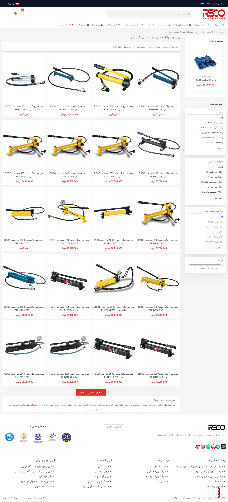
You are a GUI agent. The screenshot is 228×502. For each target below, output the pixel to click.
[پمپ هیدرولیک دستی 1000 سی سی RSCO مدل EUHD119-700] (114, 212)
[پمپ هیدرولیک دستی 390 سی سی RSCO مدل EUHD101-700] (69, 78)
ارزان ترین (129, 46)
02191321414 (209, 3)
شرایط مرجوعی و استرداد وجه (208, 471)
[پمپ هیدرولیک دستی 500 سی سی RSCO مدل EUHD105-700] (24, 145)
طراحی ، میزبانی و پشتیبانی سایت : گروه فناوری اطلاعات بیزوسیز (24, 498)
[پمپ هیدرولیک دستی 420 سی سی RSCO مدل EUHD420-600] (24, 78)
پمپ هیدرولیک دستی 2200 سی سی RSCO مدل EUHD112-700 (24, 375)
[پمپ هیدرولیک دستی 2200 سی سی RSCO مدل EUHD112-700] (24, 345)
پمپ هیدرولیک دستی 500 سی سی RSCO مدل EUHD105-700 (24, 175)
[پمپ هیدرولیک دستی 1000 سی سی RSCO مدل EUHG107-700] (69, 212)
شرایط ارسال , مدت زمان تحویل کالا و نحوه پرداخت (199, 466)
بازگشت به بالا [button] (115, 427)
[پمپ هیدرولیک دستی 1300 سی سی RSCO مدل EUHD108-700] (69, 279)
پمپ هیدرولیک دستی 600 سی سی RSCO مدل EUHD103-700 (113, 175)
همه (219, 118)
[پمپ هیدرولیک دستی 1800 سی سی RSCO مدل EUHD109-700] (24, 279)
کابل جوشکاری (45, 476)
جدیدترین (141, 46)
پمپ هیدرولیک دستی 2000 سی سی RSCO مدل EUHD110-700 (158, 375)
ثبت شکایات (217, 481)
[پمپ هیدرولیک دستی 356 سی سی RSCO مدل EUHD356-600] (114, 78)
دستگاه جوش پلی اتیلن (98, 481)
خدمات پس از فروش (157, 24)
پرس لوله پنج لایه (101, 476)
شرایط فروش (202, 24)
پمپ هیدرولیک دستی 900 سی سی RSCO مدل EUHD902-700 (158, 175)
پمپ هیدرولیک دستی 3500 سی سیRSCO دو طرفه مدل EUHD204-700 (113, 308)
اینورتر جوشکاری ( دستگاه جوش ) (36, 466)
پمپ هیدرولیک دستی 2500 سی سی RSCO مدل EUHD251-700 (24, 242)
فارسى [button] (12, 3)
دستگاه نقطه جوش (43, 486)
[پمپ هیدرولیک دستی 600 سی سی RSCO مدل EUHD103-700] (114, 145)
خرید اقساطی (159, 466)
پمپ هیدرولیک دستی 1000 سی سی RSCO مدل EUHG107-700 (69, 242)
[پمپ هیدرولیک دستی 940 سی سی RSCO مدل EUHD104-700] (69, 145)
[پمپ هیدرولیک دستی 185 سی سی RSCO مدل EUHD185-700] (158, 78)
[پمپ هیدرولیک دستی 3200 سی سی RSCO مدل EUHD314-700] (158, 279)
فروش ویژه (65, 24)
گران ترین (116, 46)
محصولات (216, 24)
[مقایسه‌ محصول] (15, 14)
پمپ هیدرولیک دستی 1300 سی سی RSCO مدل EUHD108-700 (69, 308)
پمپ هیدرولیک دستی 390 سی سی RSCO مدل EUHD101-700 (69, 108)
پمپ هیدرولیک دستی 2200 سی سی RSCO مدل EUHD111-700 (69, 375)
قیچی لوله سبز (102, 471)
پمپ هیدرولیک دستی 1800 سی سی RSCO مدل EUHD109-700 (24, 308)
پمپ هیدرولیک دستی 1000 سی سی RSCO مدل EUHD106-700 (158, 242)
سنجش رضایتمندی (214, 486)
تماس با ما (81, 24)
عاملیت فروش (181, 24)
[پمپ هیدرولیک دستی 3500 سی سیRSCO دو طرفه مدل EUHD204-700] (114, 279)
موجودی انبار (154, 46)
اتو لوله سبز (103, 466)
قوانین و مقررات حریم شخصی (209, 476)
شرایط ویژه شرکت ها (156, 476)
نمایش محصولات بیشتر (91, 392)
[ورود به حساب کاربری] (6, 14)
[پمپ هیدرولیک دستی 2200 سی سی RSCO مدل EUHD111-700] (69, 345)
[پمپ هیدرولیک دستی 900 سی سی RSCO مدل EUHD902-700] (158, 145)
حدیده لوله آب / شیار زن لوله (96, 486)
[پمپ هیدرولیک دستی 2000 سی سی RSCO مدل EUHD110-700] (158, 345)
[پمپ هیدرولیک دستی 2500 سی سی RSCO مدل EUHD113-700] (114, 345)
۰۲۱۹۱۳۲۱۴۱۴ (196, 435)
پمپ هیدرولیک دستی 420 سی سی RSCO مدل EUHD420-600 (24, 108)
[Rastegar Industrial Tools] (211, 14)
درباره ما (96, 24)
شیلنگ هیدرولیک (29, 405)
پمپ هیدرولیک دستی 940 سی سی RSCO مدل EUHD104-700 (69, 175)
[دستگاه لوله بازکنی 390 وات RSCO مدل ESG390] (205, 62)
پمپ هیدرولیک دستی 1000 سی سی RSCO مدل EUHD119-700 (113, 242)
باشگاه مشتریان (132, 24)
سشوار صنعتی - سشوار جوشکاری (36, 481)
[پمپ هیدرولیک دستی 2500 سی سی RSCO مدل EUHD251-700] (24, 212)
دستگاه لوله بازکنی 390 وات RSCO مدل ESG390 (205, 79)
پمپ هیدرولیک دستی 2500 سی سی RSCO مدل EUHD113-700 (113, 375)
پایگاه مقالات (112, 24)
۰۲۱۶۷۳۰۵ (209, 435)
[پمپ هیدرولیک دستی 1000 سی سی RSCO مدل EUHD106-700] (158, 212)
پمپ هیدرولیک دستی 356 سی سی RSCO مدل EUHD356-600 (113, 108)
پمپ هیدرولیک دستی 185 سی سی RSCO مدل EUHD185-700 (158, 108)
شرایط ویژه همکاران (156, 471)
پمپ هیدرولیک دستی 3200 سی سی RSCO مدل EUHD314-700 (158, 308)
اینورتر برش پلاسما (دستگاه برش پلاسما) (33, 471)
